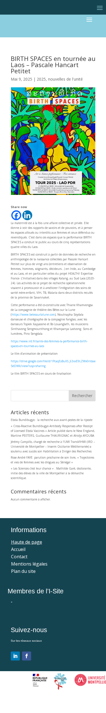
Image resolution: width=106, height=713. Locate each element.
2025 (41, 79)
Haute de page (26, 542)
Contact (19, 556)
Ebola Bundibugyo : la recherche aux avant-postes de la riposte (51, 420)
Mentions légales (29, 564)
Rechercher (82, 395)
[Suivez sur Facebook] (26, 656)
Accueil (18, 549)
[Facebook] (16, 215)
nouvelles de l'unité (65, 79)
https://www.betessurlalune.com (33, 314)
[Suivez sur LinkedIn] (15, 656)
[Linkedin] (27, 215)
